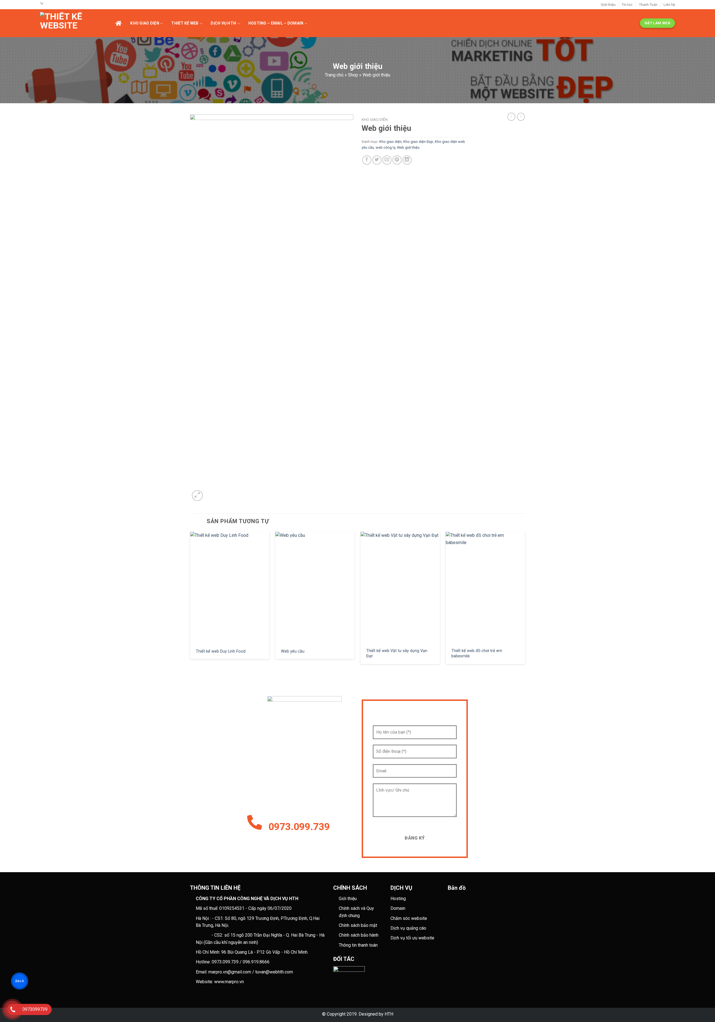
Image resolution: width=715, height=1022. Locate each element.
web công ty (385, 147)
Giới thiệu (608, 5)
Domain (397, 908)
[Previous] (190, 600)
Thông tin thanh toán (358, 945)
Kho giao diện (144, 23)
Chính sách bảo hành (358, 935)
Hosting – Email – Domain (276, 23)
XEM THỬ (229, 587)
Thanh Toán (648, 5)
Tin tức (627, 5)
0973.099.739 (299, 827)
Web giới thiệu (408, 147)
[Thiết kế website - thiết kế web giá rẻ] (77, 23)
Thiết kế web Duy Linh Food (221, 651)
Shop (353, 75)
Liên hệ (669, 5)
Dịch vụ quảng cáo (408, 928)
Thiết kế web (184, 23)
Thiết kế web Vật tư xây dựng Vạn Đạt (396, 653)
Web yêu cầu (292, 651)
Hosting (398, 898)
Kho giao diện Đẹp (418, 142)
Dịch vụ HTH (223, 23)
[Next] (525, 600)
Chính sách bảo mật (358, 925)
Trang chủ (334, 75)
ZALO (19, 981)
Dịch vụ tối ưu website (412, 938)
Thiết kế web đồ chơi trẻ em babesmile (476, 653)
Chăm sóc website (408, 918)
